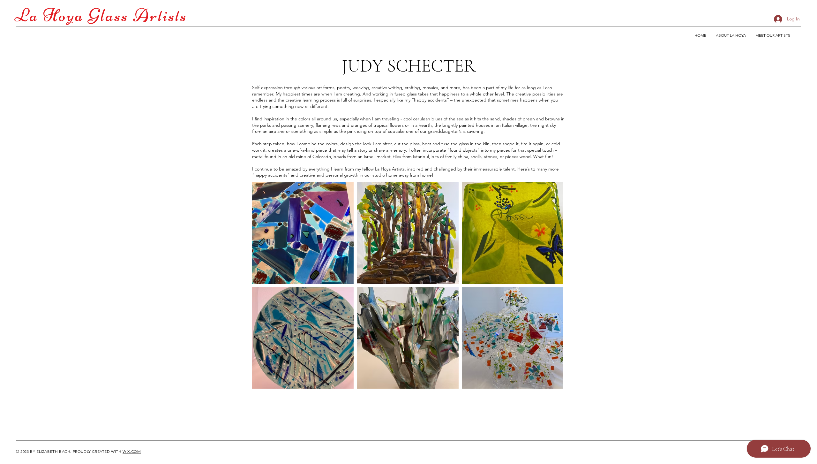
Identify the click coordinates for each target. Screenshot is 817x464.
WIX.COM (132, 451)
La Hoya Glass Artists (101, 15)
